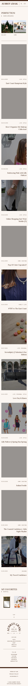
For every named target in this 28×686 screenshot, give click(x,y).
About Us (14, 644)
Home (15, 34)
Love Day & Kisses (20, 398)
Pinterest (14, 657)
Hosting (24, 260)
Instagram (14, 654)
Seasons (24, 571)
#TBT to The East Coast (17, 309)
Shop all (5, 591)
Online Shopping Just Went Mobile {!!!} (16, 220)
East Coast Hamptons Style (16, 83)
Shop (14, 642)
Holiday (3, 34)
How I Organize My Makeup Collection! (16, 128)
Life (20, 79)
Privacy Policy (14, 674)
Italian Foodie (21, 485)
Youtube (14, 656)
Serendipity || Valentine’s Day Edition (16, 353)
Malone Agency (16, 683)
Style (25, 79)
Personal (24, 348)
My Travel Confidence (18, 575)
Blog (14, 639)
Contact (14, 646)
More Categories (8, 16)
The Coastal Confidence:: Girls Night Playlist (15, 530)
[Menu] (25, 3)
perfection (8, 13)
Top (14, 614)
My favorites (9, 589)
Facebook (14, 659)
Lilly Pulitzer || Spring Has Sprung (14, 442)
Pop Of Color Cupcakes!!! (17, 265)
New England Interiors (14, 641)
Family (21, 304)
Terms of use (14, 671)
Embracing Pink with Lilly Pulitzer (17, 174)
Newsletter (14, 661)
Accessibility (14, 676)
